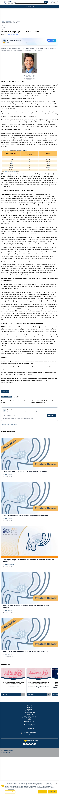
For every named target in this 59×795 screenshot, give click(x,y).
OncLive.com (29, 714)
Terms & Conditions (29, 721)
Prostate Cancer (5, 424)
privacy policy (30, 418)
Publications (14, 424)
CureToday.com (29, 711)
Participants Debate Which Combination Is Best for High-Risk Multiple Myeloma (37, 401)
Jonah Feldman (8, 474)
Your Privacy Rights (29, 725)
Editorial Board (29, 723)
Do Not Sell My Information (29, 718)
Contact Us (30, 709)
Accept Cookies (42, 792)
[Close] (56, 783)
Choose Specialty (28, 6)
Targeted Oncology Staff (10, 564)
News (31, 754)
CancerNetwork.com (29, 712)
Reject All (52, 792)
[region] (29, 788)
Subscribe (50, 415)
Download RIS (5, 391)
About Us (29, 705)
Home (19, 754)
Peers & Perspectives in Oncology (9, 22)
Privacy (29, 719)
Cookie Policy (11, 789)
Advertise (29, 707)
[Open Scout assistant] (51, 2)
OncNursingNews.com (29, 716)
